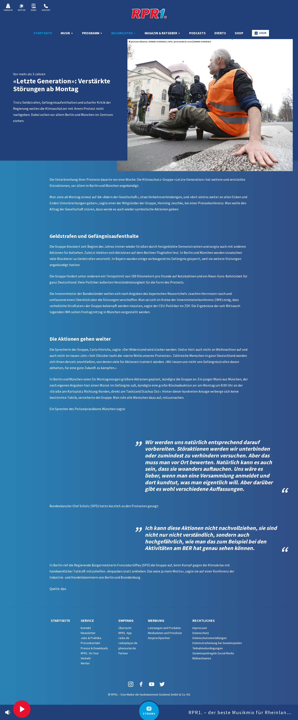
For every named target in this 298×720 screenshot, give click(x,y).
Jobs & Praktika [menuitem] (91, 638)
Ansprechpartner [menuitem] (159, 638)
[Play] (22, 709)
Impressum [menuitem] (199, 628)
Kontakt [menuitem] (86, 628)
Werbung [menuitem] (156, 620)
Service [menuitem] (87, 620)
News (33, 10)
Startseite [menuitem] (42, 33)
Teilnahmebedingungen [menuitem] (207, 648)
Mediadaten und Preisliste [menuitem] (165, 633)
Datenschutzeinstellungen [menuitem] (209, 638)
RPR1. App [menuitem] (125, 633)
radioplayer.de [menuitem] (127, 643)
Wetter (21, 10)
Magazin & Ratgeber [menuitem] (161, 33)
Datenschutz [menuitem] (200, 633)
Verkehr (8, 10)
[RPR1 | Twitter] (162, 684)
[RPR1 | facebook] (141, 684)
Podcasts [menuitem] (197, 33)
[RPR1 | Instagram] (130, 684)
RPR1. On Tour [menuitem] (90, 653)
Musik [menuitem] (66, 33)
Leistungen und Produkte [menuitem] (164, 628)
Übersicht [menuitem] (124, 628)
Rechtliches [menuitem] (203, 620)
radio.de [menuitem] (123, 638)
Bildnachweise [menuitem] (201, 658)
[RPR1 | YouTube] (151, 684)
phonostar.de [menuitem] (127, 648)
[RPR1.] (149, 13)
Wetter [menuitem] (85, 663)
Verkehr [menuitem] (86, 658)
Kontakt (46, 10)
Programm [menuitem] (91, 33)
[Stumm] (7, 712)
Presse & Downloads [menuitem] (94, 648)
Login (262, 32)
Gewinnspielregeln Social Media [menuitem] (213, 653)
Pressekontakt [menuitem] (90, 643)
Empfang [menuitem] (126, 620)
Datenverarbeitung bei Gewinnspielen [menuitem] (217, 643)
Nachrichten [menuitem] (122, 33)
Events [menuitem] (220, 33)
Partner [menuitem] (123, 653)
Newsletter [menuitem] (88, 633)
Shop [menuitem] (239, 33)
